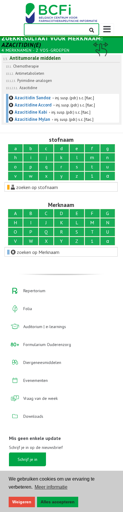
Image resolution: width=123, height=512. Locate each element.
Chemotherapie (26, 66)
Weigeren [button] (21, 501)
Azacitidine (28, 87)
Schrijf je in (27, 459)
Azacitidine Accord (33, 105)
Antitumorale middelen (35, 58)
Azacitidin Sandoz (33, 97)
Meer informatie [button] (51, 487)
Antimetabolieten (29, 73)
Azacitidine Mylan (32, 119)
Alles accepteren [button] (58, 501)
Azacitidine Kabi (31, 112)
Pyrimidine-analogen (34, 80)
